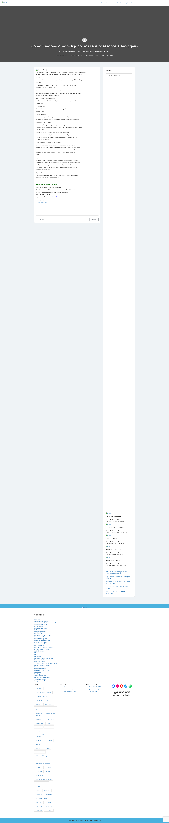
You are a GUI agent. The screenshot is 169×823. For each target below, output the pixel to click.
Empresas (109, 3)
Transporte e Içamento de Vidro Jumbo (45, 663)
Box (47, 700)
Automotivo (39, 700)
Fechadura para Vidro (40, 630)
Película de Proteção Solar (41, 670)
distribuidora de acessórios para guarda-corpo (45, 714)
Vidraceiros (48, 806)
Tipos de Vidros (93, 691)
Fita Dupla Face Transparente (42, 635)
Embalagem (39, 719)
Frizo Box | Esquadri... (114, 516)
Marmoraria (39, 775)
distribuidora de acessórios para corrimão (45, 709)
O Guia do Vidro (68, 688)
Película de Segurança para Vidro (43, 658)
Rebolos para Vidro (39, 674)
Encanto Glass (40, 723)
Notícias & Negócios (70, 51)
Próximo (93, 219)
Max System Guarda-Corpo (44, 779)
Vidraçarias (48, 810)
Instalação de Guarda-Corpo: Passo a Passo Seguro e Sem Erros (116, 572)
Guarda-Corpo (40, 744)
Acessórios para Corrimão (41, 621)
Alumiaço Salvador (41, 696)
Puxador (51, 787)
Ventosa (48, 802)
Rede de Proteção (39, 646)
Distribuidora (48, 704)
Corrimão (38, 704)
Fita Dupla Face (38, 633)
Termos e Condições (70, 691)
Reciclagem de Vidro (95, 690)
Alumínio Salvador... (113, 560)
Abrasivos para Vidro (40, 675)
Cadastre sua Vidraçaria (157, 3)
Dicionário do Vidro (95, 686)
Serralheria (49, 794)
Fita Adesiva (39, 740)
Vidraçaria (37, 619)
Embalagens (50, 719)
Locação (48, 771)
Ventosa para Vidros (40, 679)
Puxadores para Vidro (40, 642)
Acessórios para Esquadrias (42, 649)
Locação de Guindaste (40, 681)
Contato (133, 3)
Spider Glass (37, 672)
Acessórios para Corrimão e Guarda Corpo (46, 623)
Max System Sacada (42, 783)
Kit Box (36, 653)
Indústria (38, 760)
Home (102, 3)
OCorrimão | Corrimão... (115, 527)
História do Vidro (94, 688)
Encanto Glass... (112, 538)
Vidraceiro (39, 806)
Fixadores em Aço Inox (40, 639)
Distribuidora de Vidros (40, 628)
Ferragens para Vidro (40, 631)
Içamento (38, 767)
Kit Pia (36, 654)
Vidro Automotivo (39, 667)
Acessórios (39, 688)
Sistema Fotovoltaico (40, 668)
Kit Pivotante (48, 767)
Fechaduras (49, 727)
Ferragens (39, 731)
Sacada (38, 790)
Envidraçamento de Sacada (42, 644)
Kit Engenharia (38, 656)
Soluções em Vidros (41, 798)
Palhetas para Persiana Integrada (43, 647)
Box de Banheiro (39, 626)
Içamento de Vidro (39, 661)
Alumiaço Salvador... (114, 549)
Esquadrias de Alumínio (41, 637)
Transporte (39, 802)
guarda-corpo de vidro (43, 748)
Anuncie (116, 3)
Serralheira (47, 790)
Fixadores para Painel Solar (42, 640)
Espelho (50, 723)
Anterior (41, 219)
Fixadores (49, 740)
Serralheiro (39, 794)
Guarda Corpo (40, 752)
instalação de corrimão (43, 763)
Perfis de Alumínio (39, 651)
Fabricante (39, 727)
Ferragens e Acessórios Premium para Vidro (45, 735)
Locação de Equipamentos (42, 665)
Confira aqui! (124, 3)
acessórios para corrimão (43, 692)
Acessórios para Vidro (40, 624)
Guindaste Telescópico (42, 756)
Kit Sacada (39, 771)
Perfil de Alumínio (41, 787)
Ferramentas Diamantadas (42, 677)
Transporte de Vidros (40, 660)
